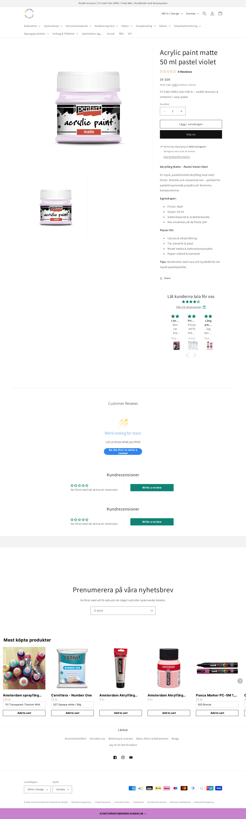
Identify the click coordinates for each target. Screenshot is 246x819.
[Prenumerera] (151, 610)
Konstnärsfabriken (40, 802)
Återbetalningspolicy (81, 802)
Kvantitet (164, 104)
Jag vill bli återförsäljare (123, 744)
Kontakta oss (97, 738)
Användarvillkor (122, 802)
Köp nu (191, 134)
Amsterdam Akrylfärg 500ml (165, 695)
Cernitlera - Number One (71, 695)
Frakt (174, 84)
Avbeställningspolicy (204, 802)
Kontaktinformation (157, 802)
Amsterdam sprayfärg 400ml (21, 695)
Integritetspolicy (103, 802)
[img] (191, 302)
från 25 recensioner (188, 307)
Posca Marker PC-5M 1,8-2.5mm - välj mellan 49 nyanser (217, 695)
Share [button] (167, 278)
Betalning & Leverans (121, 738)
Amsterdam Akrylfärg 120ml (117, 695)
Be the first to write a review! (123, 451)
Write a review (151, 487)
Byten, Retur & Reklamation (152, 738)
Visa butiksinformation (177, 156)
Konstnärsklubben (76, 738)
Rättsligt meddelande (180, 802)
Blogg (175, 738)
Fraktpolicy (138, 802)
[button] (123, 813)
